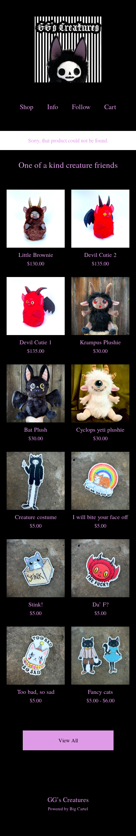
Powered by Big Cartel (68, 809)
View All (68, 740)
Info (52, 106)
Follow (81, 106)
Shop (26, 106)
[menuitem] (26, 106)
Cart (110, 106)
